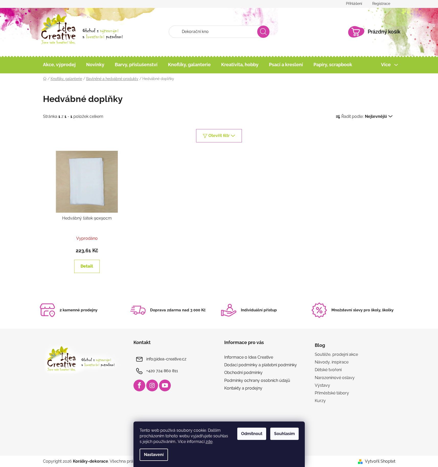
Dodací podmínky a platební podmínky (260, 364)
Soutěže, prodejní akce (336, 354)
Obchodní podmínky (243, 372)
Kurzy (320, 400)
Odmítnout (251, 433)
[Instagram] (152, 385)
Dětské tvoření (328, 369)
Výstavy (322, 385)
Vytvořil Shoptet (380, 461)
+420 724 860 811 (162, 370)
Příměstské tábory (332, 393)
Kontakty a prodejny (243, 388)
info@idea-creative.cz (166, 359)
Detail (87, 266)
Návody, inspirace (332, 362)
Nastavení (154, 454)
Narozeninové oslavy (335, 377)
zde (209, 441)
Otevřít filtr (219, 135)
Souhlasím (284, 433)
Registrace (381, 4)
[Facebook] (139, 385)
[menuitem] (59, 64)
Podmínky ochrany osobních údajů (257, 380)
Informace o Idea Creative (248, 357)
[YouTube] (165, 385)
